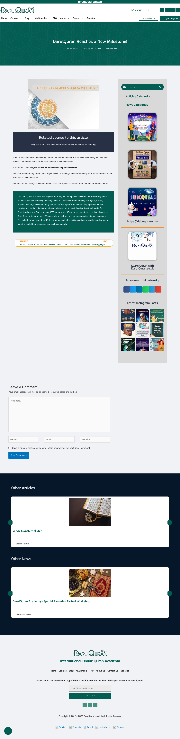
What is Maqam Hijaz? (27, 531)
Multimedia (41, 18)
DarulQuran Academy (92, 49)
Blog (27, 18)
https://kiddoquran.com (142, 221)
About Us (64, 18)
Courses (14, 18)
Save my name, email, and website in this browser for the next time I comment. (51, 448)
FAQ (55, 18)
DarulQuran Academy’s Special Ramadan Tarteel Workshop (51, 601)
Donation (91, 18)
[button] (126, 289)
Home (4, 18)
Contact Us (78, 18)
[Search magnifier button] (161, 87)
